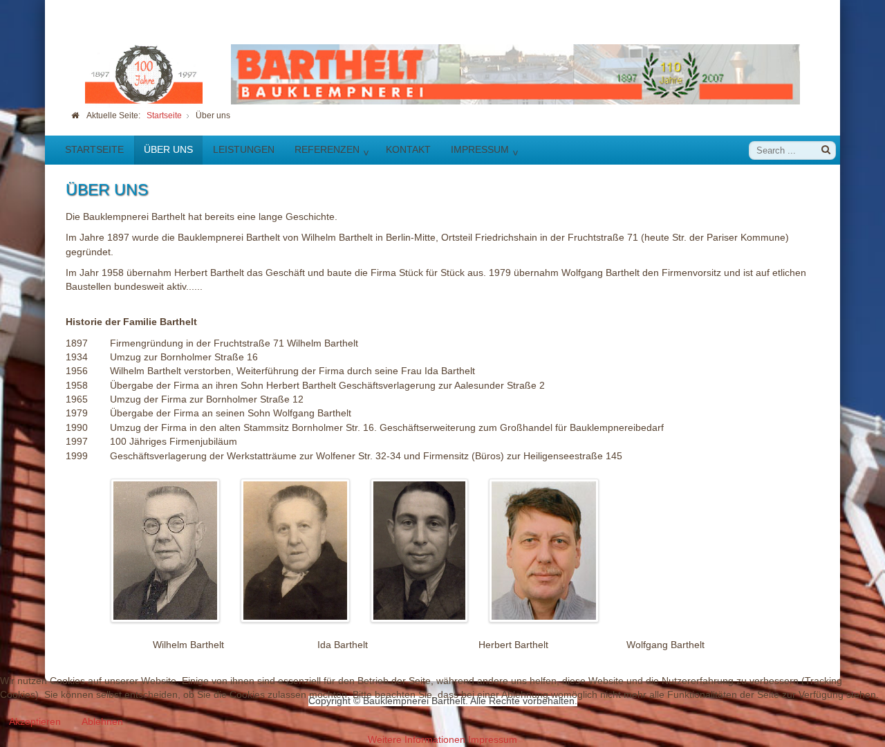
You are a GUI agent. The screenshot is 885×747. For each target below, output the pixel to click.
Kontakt (408, 149)
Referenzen (327, 149)
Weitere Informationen (416, 740)
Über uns (168, 149)
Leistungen (243, 149)
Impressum (480, 149)
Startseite (94, 149)
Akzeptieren (35, 721)
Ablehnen (102, 721)
